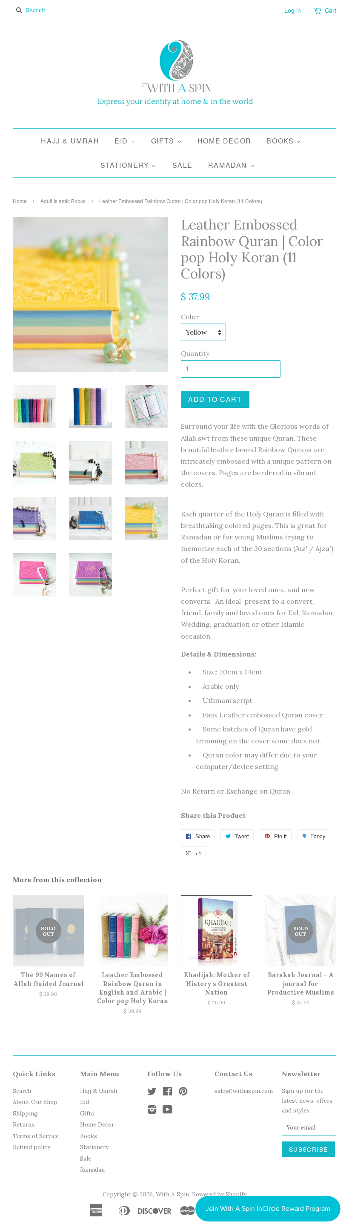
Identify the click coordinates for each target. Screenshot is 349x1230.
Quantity (195, 353)
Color (190, 317)
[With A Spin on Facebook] (167, 1093)
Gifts (164, 141)
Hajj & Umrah (70, 141)
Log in (292, 10)
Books (281, 141)
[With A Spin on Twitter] (152, 1093)
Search (22, 1091)
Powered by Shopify (219, 1194)
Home (20, 200)
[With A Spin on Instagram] (152, 1111)
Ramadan (229, 165)
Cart (330, 10)
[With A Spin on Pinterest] (183, 1093)
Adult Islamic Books (63, 200)
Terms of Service (36, 1136)
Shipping (25, 1113)
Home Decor (224, 141)
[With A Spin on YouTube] (167, 1111)
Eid (122, 141)
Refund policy (31, 1147)
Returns (23, 1124)
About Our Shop (35, 1102)
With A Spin (172, 1194)
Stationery (126, 165)
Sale (182, 165)
